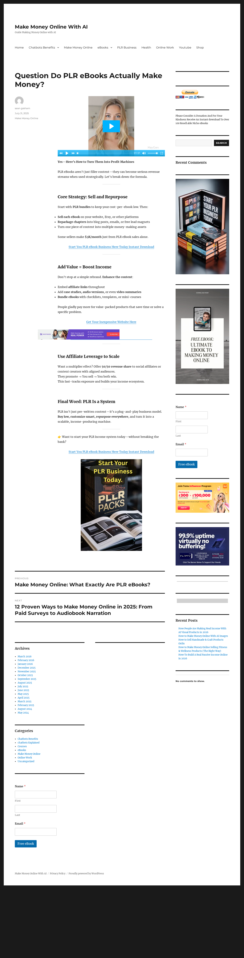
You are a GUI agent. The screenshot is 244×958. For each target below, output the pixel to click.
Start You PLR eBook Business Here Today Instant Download (111, 247)
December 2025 (27, 667)
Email (20, 823)
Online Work (165, 47)
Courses (22, 746)
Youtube (185, 47)
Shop (200, 47)
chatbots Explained (28, 742)
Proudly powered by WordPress (86, 873)
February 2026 (26, 660)
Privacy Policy (57, 873)
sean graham (22, 108)
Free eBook (26, 844)
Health (146, 47)
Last (17, 815)
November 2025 (27, 671)
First (18, 800)
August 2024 (25, 708)
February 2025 (26, 705)
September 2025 (27, 679)
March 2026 (25, 656)
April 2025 (23, 697)
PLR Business (126, 47)
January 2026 (25, 664)
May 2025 (23, 693)
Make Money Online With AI (51, 27)
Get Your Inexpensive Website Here (111, 322)
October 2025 (25, 675)
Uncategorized (26, 761)
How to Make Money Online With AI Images (203, 636)
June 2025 (23, 690)
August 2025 (25, 682)
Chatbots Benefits (42, 47)
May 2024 (23, 712)
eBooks (103, 47)
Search (221, 142)
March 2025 (24, 701)
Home (19, 47)
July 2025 (23, 686)
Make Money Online (78, 47)
